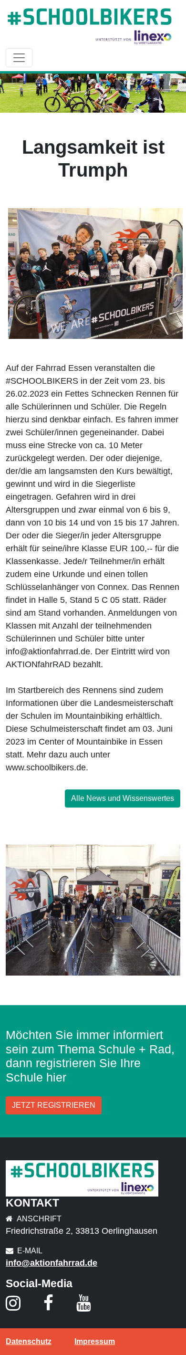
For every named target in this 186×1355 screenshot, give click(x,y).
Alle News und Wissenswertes (122, 798)
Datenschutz (29, 1341)
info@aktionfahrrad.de (51, 1263)
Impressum (94, 1341)
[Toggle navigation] (19, 57)
